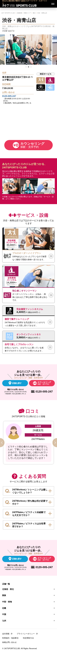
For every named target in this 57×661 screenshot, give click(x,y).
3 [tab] (31, 67)
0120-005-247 (9, 96)
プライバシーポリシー (26, 634)
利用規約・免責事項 (10, 638)
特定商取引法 (28, 638)
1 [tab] (26, 67)
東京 (34, 13)
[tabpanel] (28, 49)
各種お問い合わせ (9, 642)
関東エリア (27, 13)
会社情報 (5, 634)
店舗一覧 (6, 584)
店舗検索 (19, 13)
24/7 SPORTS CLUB (8, 13)
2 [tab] (28, 67)
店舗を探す (17, 383)
